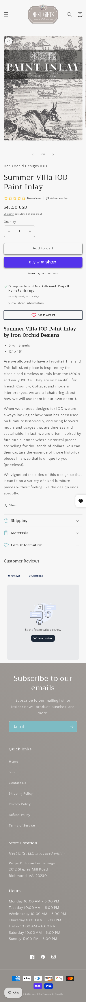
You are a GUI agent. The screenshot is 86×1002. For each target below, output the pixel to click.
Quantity (10, 222)
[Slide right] (53, 154)
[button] (6, 14)
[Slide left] (33, 154)
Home (13, 762)
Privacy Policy (20, 804)
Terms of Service (22, 825)
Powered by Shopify (53, 994)
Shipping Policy (21, 793)
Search (14, 772)
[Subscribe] (71, 726)
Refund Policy (19, 815)
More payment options (43, 273)
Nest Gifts (37, 994)
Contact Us (17, 783)
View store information (26, 303)
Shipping (9, 214)
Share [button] (13, 505)
